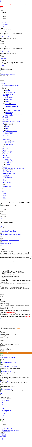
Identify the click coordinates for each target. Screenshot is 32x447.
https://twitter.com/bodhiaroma (5, 429)
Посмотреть (1, 353)
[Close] (0, 347)
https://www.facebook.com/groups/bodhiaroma (7, 428)
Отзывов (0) (3, 249)
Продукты (3, 413)
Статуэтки (3, 414)
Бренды (3, 191)
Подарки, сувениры (4, 411)
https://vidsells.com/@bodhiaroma (6, 431)
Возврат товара (4, 401)
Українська (10, 69)
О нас (2, 64)
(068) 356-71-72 (2, 30)
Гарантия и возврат (2, 223)
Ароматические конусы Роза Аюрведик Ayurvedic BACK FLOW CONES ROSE (11, 234)
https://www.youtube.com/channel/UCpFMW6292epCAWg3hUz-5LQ (10, 430)
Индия (7, 301)
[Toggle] (0, 35)
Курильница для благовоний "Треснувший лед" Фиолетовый (8, 231)
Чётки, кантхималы (4, 418)
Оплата (3, 14)
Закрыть (2, 6)
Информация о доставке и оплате (6, 248)
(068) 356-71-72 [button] (2, 433)
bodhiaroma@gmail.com (5, 24)
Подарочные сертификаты (5, 403)
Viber (2, 438)
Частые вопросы (4, 66)
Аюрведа (3, 408)
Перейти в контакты (3, 58)
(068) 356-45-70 (4, 22)
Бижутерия (3, 409)
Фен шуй (3, 417)
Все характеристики (3, 214)
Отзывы (1, 226)
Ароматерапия (4, 407)
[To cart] (1, 233)
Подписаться (9, 398)
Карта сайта (3, 402)
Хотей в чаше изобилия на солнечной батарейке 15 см (7, 358)
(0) (0, 206)
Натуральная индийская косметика (6, 410)
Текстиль (3, 415)
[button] (2, 76)
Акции (3, 404)
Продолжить (2, 340)
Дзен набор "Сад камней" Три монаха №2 (5, 381)
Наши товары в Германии (5, 400)
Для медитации (6, 298)
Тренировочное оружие (5, 416)
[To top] (0, 391)
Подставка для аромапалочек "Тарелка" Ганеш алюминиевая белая (9, 367)
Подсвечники (4, 412)
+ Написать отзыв (3, 332)
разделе (18, 328)
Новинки (3, 190)
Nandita (7, 208)
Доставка (3, 13)
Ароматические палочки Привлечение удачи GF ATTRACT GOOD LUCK (10, 237)
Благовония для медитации (4, 291)
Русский (4, 69)
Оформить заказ (2, 83)
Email (1, 349)
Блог (2, 192)
